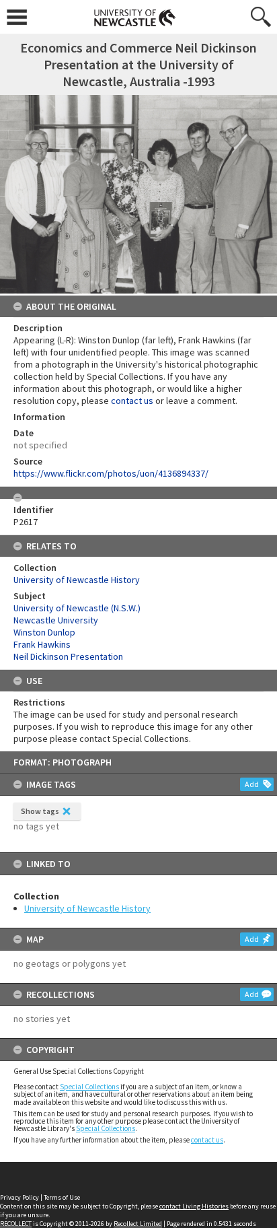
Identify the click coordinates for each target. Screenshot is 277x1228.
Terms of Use (62, 1197)
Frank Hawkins (42, 644)
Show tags (40, 811)
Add (252, 784)
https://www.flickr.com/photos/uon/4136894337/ (110, 473)
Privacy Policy (19, 1197)
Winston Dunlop (44, 632)
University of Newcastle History (87, 908)
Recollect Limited (138, 1223)
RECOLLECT (16, 1223)
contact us (207, 1140)
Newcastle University (55, 620)
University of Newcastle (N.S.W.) (77, 608)
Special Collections (89, 1086)
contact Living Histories (194, 1206)
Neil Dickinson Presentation (68, 656)
